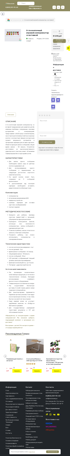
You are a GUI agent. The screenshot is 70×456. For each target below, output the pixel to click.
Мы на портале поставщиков (15, 404)
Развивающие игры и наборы (34, 411)
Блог (7, 427)
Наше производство (12, 393)
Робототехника (31, 431)
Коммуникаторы (31, 424)
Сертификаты (10, 396)
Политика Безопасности (13, 438)
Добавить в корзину (59, 41)
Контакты (9, 433)
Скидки (8, 425)
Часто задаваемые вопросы (14, 398)
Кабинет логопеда (31, 403)
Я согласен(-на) (52, 451)
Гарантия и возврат (12, 412)
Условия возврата (11, 443)
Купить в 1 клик (17, 375)
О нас (7, 390)
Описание (10, 114)
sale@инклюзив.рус (35, 6)
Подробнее (31, 451)
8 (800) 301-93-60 (12, 7)
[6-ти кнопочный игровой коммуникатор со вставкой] (13, 35)
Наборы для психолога (33, 390)
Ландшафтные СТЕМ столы (34, 416)
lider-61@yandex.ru (35, 8)
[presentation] (5, 356)
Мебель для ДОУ (31, 440)
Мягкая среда (30, 447)
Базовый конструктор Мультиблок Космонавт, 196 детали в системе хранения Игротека (54, 362)
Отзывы (8, 430)
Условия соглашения (12, 440)
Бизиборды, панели (32, 437)
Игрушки (28, 434)
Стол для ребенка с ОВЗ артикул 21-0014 (34, 359)
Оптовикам (9, 401)
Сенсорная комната (32, 413)
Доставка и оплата (11, 409)
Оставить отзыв (47, 142)
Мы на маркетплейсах (12, 407)
